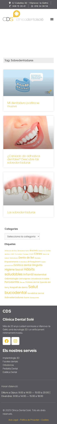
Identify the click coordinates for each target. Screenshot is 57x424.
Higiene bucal (14, 269)
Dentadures (14, 258)
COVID (31, 254)
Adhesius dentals (11, 251)
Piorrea (22, 282)
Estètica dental (22, 265)
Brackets (34, 250)
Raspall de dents (19, 287)
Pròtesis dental (32, 282)
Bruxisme (41, 251)
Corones (25, 254)
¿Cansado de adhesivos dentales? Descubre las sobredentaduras (23, 159)
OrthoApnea (24, 278)
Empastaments (11, 261)
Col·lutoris (18, 254)
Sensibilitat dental (35, 293)
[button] (51, 19)
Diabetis (38, 258)
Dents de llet (26, 257)
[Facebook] (7, 341)
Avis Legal (13, 419)
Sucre (26, 297)
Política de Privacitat (29, 419)
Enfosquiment (34, 261)
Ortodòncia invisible (40, 278)
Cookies (45, 419)
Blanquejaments (23, 251)
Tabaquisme (34, 298)
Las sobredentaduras (21, 212)
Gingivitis (37, 265)
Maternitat (40, 274)
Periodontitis (12, 282)
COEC (12, 254)
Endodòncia (23, 262)
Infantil (28, 274)
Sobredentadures (14, 297)
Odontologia (11, 278)
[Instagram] (15, 341)
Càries (38, 254)
